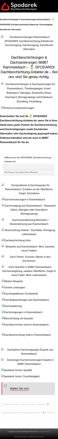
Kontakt (41, 436)
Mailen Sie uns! (19, 388)
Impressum (33, 436)
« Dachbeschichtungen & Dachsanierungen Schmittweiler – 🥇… (26, 404)
